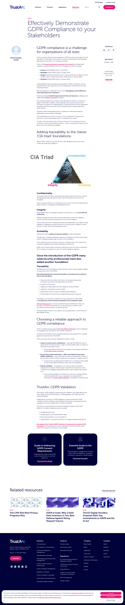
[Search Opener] (99, 7)
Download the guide (80, 458)
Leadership (87, 550)
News (85, 547)
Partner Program (89, 557)
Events (86, 569)
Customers (87, 553)
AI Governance (41, 544)
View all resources (108, 491)
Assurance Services (66, 550)
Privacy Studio (64, 544)
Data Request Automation (44, 555)
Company (87, 541)
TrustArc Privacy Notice (78, 593)
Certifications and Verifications (46, 578)
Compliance (107, 62)
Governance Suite (65, 547)
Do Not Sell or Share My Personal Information (49, 597)
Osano (105, 553)
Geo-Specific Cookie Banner (45, 547)
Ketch (105, 544)
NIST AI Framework (66, 577)
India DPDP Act (65, 569)
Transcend (106, 557)
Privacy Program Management (46, 568)
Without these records (44, 304)
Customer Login (110, 2)
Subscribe (108, 80)
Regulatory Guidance (43, 572)
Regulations (62, 7)
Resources (75, 7)
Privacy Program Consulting (45, 575)
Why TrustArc (88, 544)
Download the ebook (44, 461)
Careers (86, 563)
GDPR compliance (51, 97)
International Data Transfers (45, 581)
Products (50, 7)
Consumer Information (91, 560)
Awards (86, 566)
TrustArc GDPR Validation (61, 378)
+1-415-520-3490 (20, 553)
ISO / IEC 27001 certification (67, 329)
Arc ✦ (87, 7)
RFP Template (99, 2)
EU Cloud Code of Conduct (55, 351)
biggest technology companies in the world (59, 64)
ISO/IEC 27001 (64, 581)
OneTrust (106, 550)
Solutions (38, 7)
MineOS (105, 547)
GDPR (112, 62)
